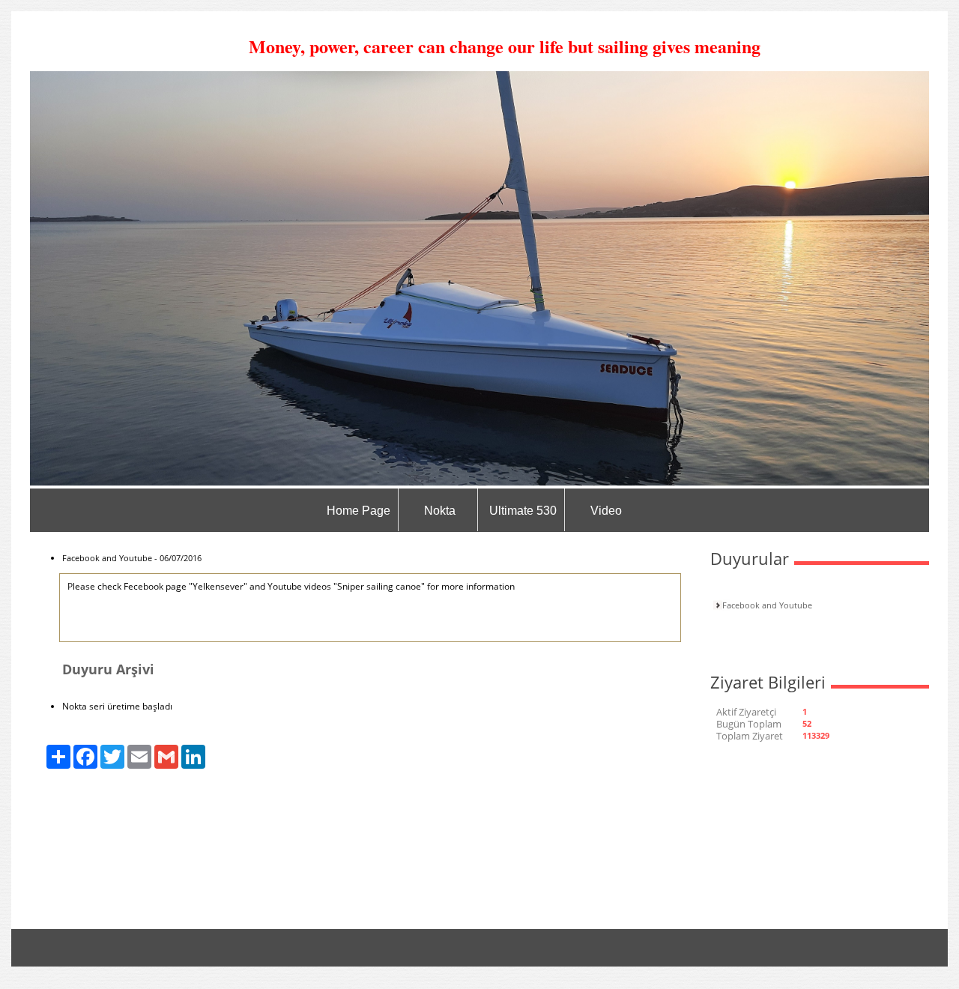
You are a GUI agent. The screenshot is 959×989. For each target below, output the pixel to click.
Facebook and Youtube (767, 605)
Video (606, 510)
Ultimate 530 (523, 510)
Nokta (440, 510)
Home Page (358, 510)
